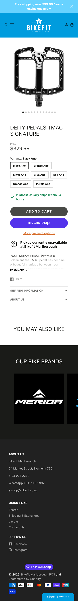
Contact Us (16, 527)
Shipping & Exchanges (24, 515)
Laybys (14, 521)
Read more (17, 270)
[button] (23, 112)
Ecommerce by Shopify (25, 579)
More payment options (39, 233)
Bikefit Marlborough (34, 574)
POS (52, 574)
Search (13, 510)
